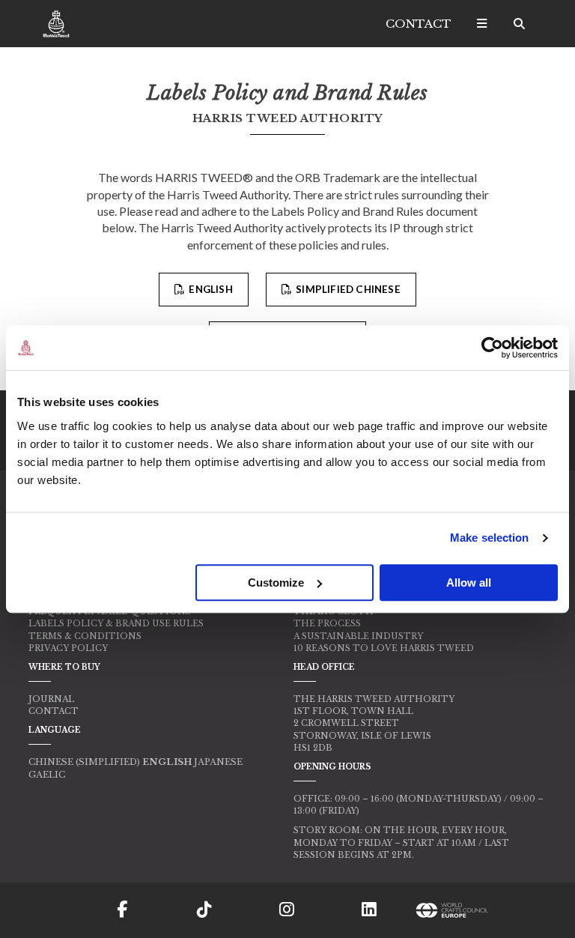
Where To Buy (64, 667)
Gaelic (46, 774)
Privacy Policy (68, 648)
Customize (276, 582)
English (209, 289)
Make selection (489, 537)
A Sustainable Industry (358, 636)
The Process (327, 623)
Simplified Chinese (347, 289)
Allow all (468, 582)
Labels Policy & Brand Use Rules (116, 623)
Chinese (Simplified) (84, 762)
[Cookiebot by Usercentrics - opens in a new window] (492, 347)
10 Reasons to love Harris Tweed (383, 648)
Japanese (218, 762)
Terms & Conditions (85, 636)
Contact (418, 23)
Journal (51, 699)
